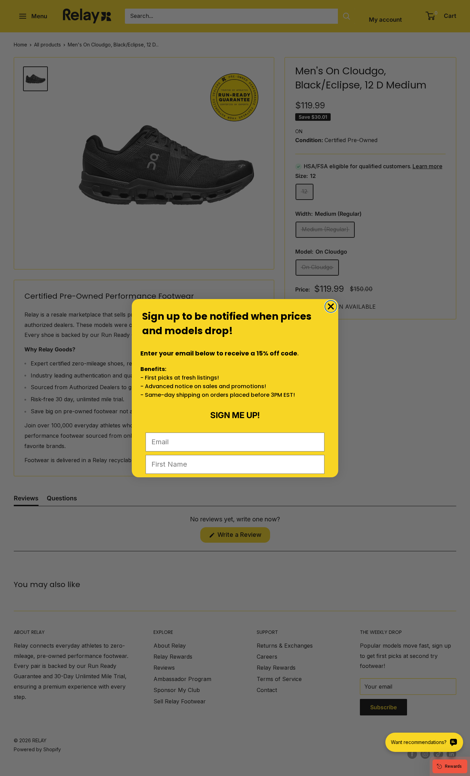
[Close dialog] (331, 306)
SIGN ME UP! (235, 415)
